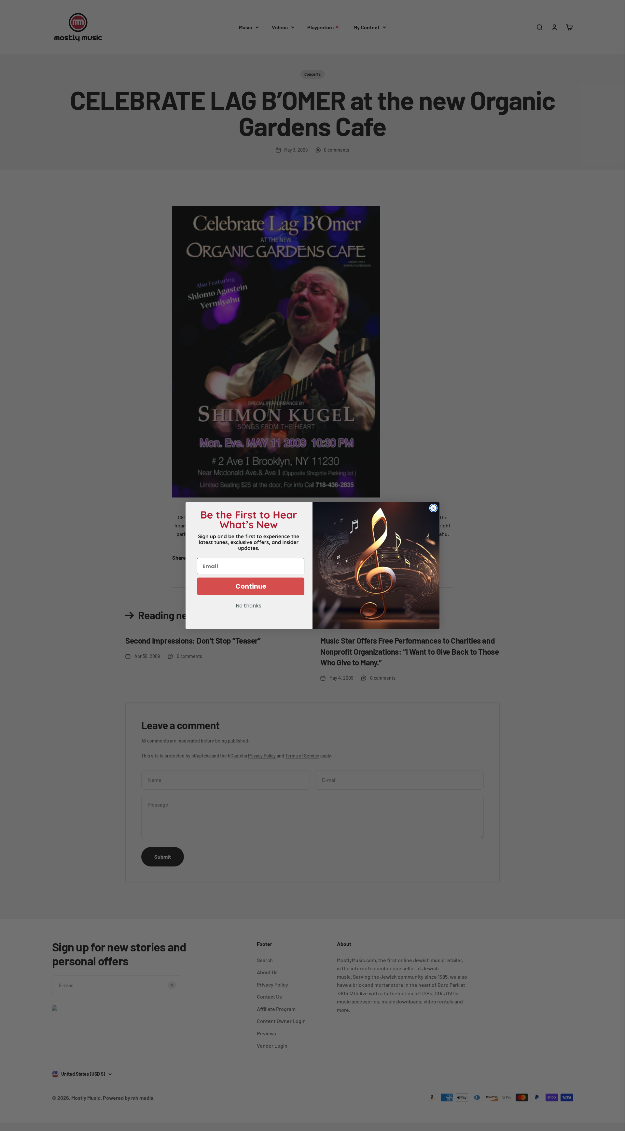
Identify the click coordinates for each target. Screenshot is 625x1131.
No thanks (248, 606)
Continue (250, 586)
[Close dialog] (433, 508)
